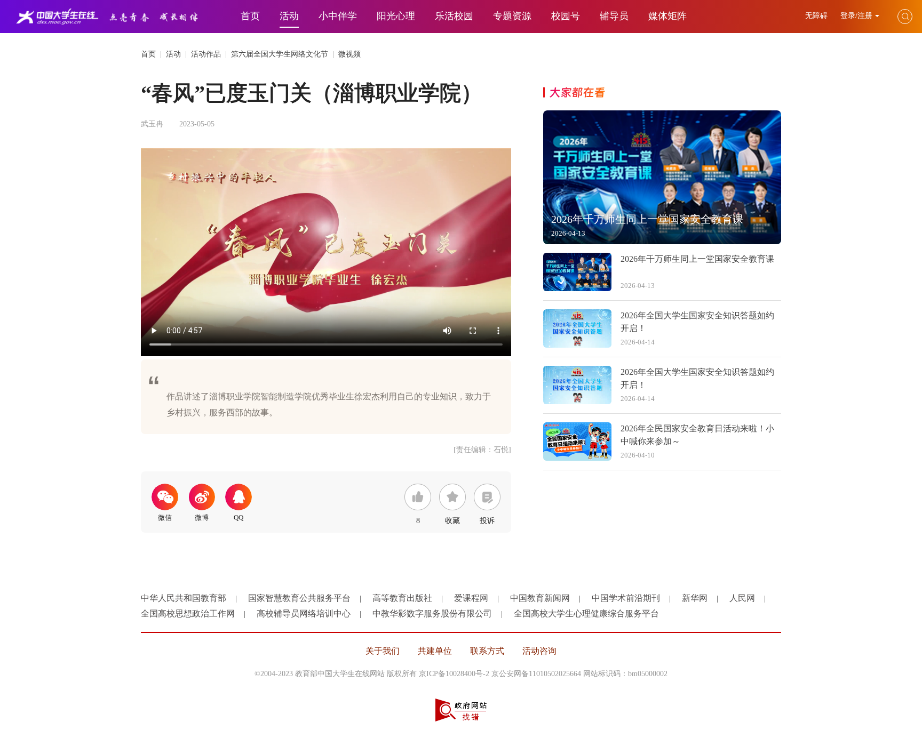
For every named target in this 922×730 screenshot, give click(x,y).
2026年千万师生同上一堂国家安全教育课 (697, 258)
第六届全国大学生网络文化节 (279, 54)
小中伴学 (338, 16)
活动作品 (206, 54)
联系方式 (487, 650)
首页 (250, 16)
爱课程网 (471, 598)
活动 (289, 16)
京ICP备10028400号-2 (454, 674)
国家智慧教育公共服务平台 (299, 598)
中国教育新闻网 (540, 598)
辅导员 (614, 16)
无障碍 (817, 16)
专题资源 (512, 16)
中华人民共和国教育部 (183, 598)
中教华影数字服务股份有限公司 (432, 613)
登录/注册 (856, 16)
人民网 (742, 598)
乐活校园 (454, 16)
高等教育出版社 (402, 598)
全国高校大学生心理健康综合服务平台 (586, 613)
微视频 (349, 54)
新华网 (695, 598)
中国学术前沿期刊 (626, 598)
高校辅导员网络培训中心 (304, 613)
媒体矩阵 (667, 16)
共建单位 (435, 650)
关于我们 (382, 650)
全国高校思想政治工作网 (188, 613)
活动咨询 (539, 650)
